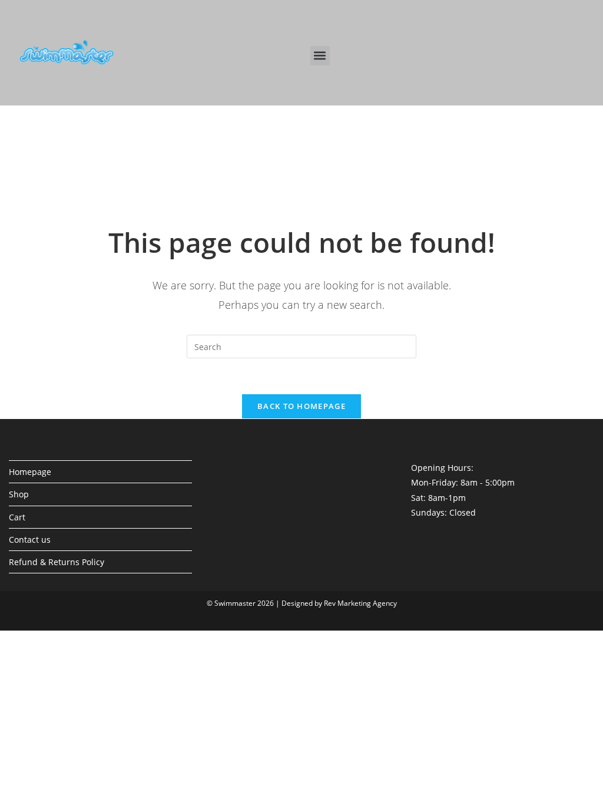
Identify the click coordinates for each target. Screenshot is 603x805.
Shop (19, 494)
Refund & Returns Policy (56, 562)
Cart (17, 517)
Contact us (30, 539)
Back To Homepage (301, 406)
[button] (320, 55)
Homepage (30, 471)
